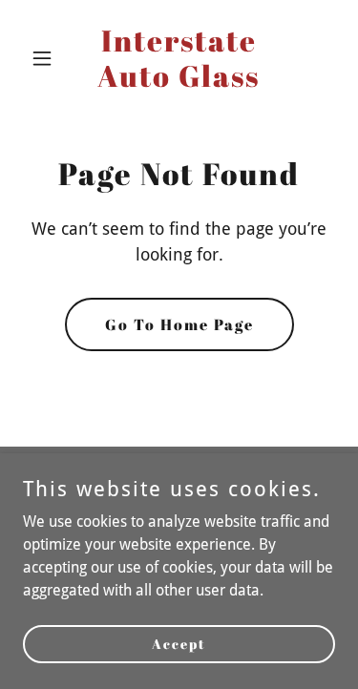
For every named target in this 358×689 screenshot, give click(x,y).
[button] (46, 58)
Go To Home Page (179, 324)
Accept (179, 644)
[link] (179, 82)
